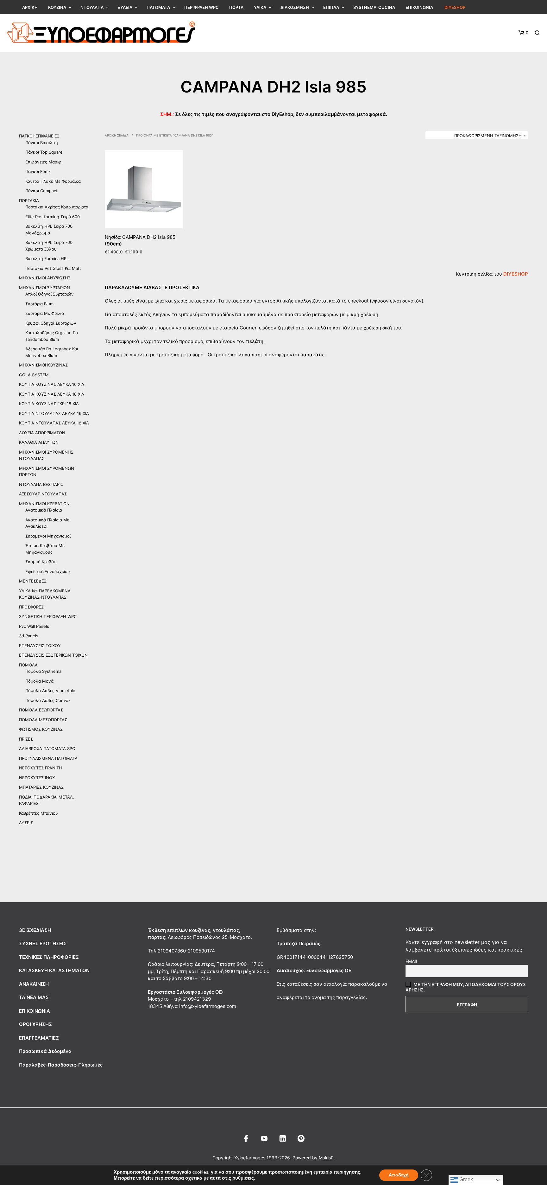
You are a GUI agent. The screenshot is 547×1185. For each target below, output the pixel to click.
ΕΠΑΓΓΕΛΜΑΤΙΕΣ (39, 1038)
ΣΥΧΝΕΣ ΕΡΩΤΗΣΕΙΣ (42, 943)
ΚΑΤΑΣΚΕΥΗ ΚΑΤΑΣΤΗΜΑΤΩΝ (54, 970)
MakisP (326, 1157)
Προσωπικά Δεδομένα (45, 1051)
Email (412, 961)
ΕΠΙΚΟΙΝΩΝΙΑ (419, 7)
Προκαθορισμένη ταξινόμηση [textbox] (488, 135)
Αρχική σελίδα (117, 135)
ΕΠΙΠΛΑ (331, 7)
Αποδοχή (399, 1175)
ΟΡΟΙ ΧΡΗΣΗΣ (35, 1024)
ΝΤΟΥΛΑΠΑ (92, 7)
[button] (523, 33)
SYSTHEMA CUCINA (374, 7)
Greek (465, 1179)
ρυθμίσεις (243, 1178)
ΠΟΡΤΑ (236, 7)
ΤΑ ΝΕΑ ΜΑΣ (34, 997)
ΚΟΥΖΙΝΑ (57, 7)
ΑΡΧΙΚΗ (30, 7)
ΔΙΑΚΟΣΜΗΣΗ (294, 7)
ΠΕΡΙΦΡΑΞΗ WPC (201, 7)
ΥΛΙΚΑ (260, 7)
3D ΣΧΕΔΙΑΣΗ (35, 930)
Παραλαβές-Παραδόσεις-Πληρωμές (61, 1065)
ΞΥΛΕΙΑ (125, 7)
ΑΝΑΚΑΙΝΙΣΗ (34, 984)
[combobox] (476, 135)
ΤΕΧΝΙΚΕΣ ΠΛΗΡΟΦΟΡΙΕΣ (49, 957)
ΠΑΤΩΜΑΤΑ (158, 7)
